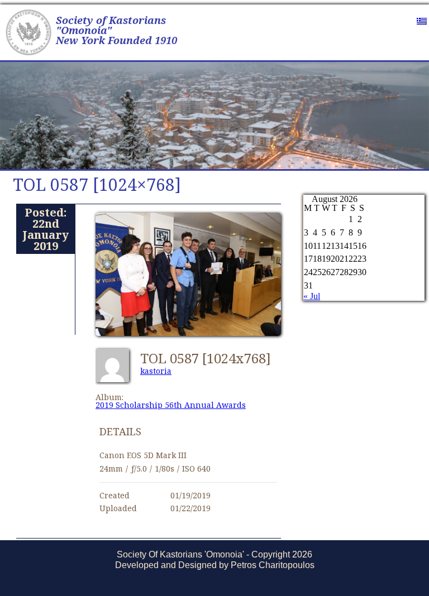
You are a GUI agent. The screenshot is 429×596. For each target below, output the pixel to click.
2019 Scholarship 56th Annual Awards (171, 405)
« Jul (311, 296)
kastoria (155, 371)
